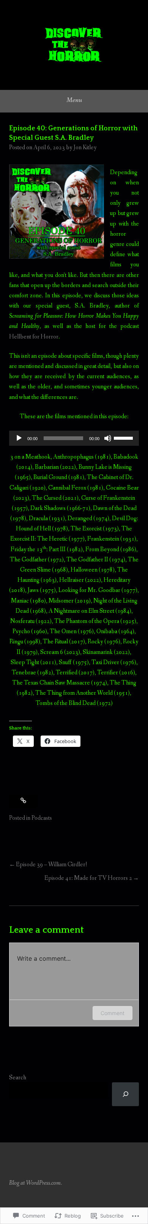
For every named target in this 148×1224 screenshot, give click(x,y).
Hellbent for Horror (33, 337)
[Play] (19, 438)
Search (17, 1078)
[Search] (125, 1094)
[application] (74, 438)
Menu (74, 100)
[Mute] (108, 438)
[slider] (124, 437)
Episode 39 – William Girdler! (51, 865)
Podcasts (41, 818)
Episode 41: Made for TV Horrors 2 (88, 878)
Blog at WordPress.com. (35, 1183)
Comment (112, 1013)
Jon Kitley (85, 147)
